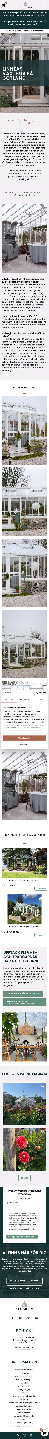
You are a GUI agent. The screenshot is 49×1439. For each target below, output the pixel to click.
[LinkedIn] (36, 1318)
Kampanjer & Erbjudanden (24, 1416)
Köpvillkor (24, 1383)
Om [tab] (40, 699)
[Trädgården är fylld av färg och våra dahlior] (24, 1149)
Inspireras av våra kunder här (23, 993)
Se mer (24, 1178)
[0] (3, 7)
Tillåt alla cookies (24, 738)
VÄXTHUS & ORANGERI (13, 31)
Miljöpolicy (24, 1399)
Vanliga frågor (24, 1389)
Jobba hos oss (24, 1412)
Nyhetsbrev (24, 1373)
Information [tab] (24, 699)
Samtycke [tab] (9, 699)
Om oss (24, 1393)
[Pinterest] (28, 1318)
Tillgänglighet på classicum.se (24, 1426)
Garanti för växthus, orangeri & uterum (24, 1403)
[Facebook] (12, 1318)
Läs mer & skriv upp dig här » (31, 15)
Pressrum (24, 1419)
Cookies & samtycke (24, 1376)
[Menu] (45, 3)
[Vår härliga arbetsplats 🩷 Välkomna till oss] (24, 1104)
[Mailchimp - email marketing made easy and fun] (40, 1238)
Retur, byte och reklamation (24, 1396)
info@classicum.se (24, 1350)
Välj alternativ (40, 889)
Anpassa (23, 744)
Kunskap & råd (24, 1386)
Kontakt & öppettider (24, 1369)
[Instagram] (20, 1318)
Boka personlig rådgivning (24, 1280)
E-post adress (12, 1202)
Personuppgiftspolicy (24, 1422)
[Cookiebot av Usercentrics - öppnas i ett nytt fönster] (36, 693)
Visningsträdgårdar (24, 1406)
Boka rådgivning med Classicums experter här (20, 1002)
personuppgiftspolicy (17, 1222)
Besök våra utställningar (24, 1288)
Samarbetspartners (23, 1409)
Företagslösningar (24, 1379)
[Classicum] (25, 5)
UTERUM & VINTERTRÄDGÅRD (33, 31)
